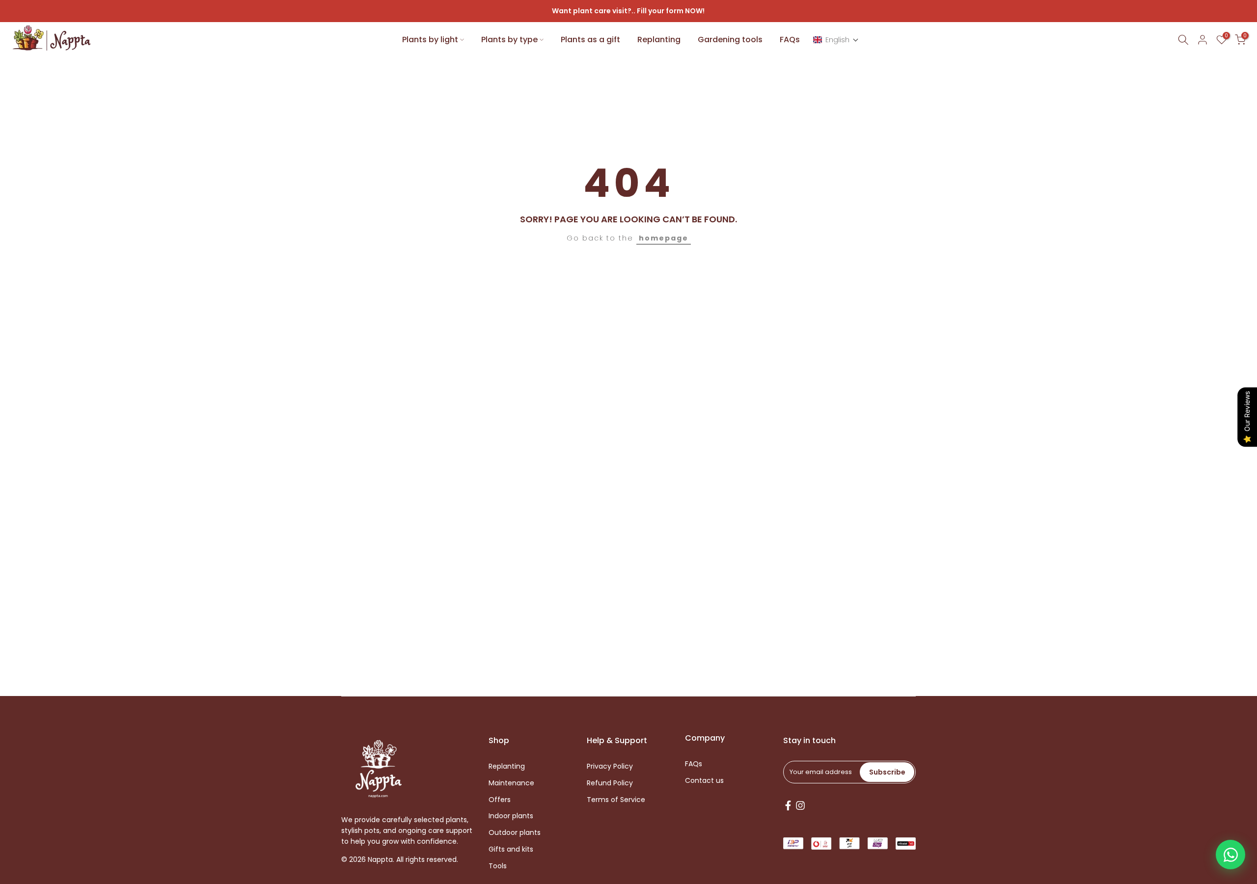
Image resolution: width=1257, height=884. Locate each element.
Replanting (659, 39)
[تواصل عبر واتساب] (1230, 854)
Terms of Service (616, 799)
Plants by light (430, 39)
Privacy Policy (610, 766)
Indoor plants (511, 816)
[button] (836, 40)
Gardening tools (730, 39)
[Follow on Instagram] (800, 805)
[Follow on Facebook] (788, 805)
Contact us (704, 780)
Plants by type (509, 39)
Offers (500, 799)
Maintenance (511, 782)
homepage (663, 238)
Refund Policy (610, 782)
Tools (498, 865)
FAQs (790, 39)
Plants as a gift (590, 39)
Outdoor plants (515, 832)
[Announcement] (628, 11)
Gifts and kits (511, 849)
